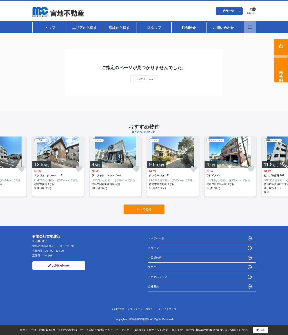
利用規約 (119, 309)
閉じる (260, 329)
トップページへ (144, 79)
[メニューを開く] (250, 27)
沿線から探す (119, 28)
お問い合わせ (223, 28)
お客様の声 (155, 257)
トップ (50, 28)
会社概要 (153, 286)
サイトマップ (169, 309)
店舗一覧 (228, 10)
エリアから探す (84, 28)
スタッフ (154, 28)
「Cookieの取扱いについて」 (209, 330)
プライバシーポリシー (143, 309)
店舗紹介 (189, 28)
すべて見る (144, 209)
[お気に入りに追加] (21, 169)
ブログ (152, 267)
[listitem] (58, 167)
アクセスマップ (157, 276)
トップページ (156, 238)
